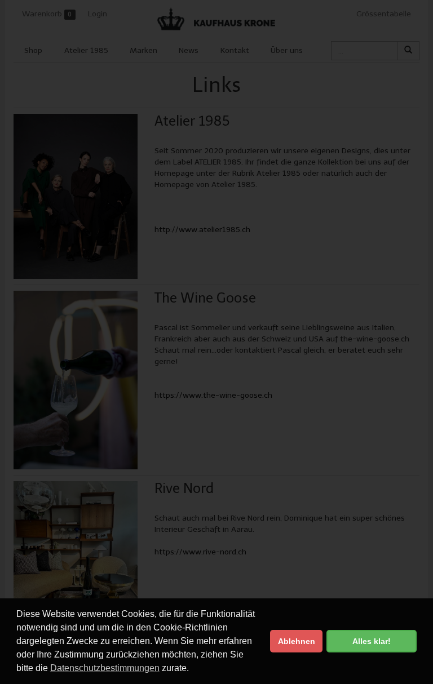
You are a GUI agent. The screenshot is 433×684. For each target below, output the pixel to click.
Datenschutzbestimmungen (105, 668)
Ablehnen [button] (296, 641)
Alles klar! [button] (371, 641)
